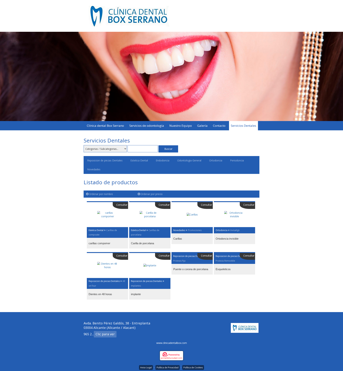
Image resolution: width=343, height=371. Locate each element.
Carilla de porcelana (142, 243)
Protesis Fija (179, 260)
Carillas (177, 238)
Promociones (195, 230)
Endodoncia (162, 160)
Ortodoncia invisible (227, 238)
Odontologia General (189, 160)
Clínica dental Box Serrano (105, 126)
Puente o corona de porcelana (190, 269)
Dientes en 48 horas (100, 294)
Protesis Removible (225, 260)
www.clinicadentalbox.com (171, 343)
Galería (202, 126)
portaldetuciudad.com (171, 358)
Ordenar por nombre (101, 194)
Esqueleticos (223, 269)
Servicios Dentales (243, 126)
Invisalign (235, 230)
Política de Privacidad (167, 367)
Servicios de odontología (146, 126)
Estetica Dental (139, 160)
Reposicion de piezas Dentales (105, 160)
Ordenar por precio (152, 194)
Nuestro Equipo (180, 126)
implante (136, 294)
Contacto (219, 126)
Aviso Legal (146, 367)
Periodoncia (237, 160)
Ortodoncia (215, 160)
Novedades (93, 169)
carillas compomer (99, 243)
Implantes (136, 285)
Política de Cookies (193, 367)
